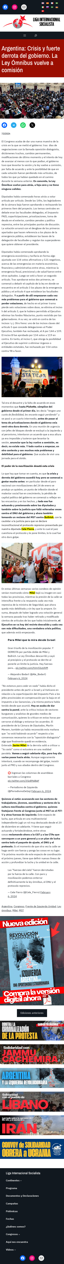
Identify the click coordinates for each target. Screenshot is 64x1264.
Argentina (7, 906)
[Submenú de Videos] (15, 1250)
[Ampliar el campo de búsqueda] (35, 35)
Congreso (19, 906)
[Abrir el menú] (25, 35)
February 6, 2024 (17, 678)
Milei (15, 910)
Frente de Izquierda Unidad (40, 906)
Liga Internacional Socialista (23, 1173)
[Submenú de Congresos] (19, 1234)
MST (21, 910)
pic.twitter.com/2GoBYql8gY (23, 780)
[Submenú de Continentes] (21, 1180)
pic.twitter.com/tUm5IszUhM (32, 667)
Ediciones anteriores (32, 1012)
